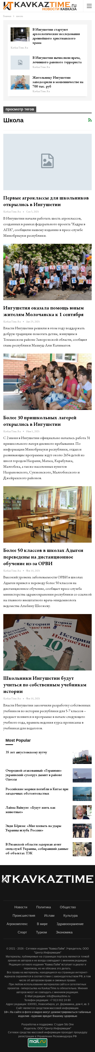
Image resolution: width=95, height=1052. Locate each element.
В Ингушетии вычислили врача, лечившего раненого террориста (57, 59)
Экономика (64, 932)
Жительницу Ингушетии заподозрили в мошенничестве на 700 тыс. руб (57, 82)
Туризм (41, 932)
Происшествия (24, 915)
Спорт (22, 932)
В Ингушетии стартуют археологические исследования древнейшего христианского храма (56, 36)
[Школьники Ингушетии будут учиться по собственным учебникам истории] (47, 642)
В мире (42, 924)
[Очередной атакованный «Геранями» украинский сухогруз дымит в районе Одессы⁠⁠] (82, 775)
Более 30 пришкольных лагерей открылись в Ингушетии (39, 420)
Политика (43, 907)
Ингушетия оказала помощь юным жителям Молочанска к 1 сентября (43, 311)
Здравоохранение (70, 924)
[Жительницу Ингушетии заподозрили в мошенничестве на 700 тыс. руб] (20, 82)
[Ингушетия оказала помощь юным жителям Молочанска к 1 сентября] (47, 272)
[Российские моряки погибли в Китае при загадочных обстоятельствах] (82, 794)
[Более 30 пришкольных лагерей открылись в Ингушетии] (47, 382)
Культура (70, 915)
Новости (20, 907)
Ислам (49, 915)
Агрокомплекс (17, 924)
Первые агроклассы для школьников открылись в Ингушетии (46, 201)
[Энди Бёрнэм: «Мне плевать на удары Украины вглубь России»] (82, 831)
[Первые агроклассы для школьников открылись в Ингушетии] (47, 162)
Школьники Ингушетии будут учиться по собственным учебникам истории (44, 685)
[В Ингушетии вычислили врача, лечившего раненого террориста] (20, 63)
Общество (68, 907)
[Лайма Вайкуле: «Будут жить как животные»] (82, 812)
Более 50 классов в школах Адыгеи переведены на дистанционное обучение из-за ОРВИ (43, 557)
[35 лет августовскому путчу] (82, 757)
